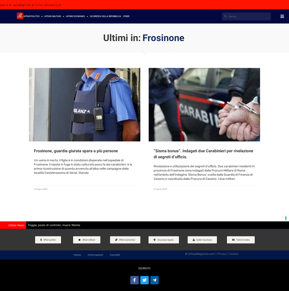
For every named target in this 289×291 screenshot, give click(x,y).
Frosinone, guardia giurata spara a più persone (76, 151)
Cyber (126, 16)
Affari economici (75, 16)
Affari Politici (31, 16)
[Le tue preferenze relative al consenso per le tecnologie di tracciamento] (286, 218)
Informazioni (95, 254)
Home (77, 254)
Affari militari (52, 16)
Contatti (115, 254)
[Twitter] (144, 280)
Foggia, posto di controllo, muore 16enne (54, 225)
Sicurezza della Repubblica (105, 16)
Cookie (233, 253)
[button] (285, 225)
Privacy (222, 253)
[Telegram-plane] (154, 280)
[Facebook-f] (134, 280)
